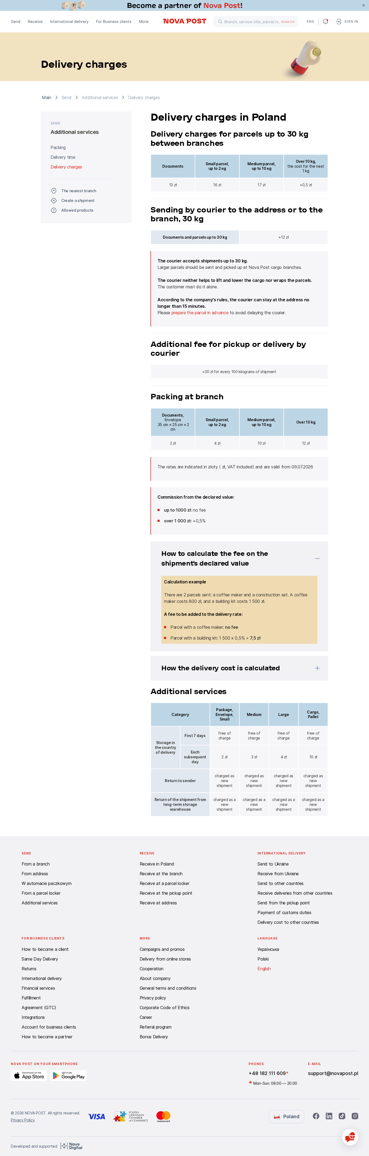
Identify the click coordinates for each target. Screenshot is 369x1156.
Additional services (40, 902)
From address (35, 873)
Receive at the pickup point (166, 893)
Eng (310, 21)
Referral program (156, 1027)
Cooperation (151, 968)
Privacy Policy (23, 1120)
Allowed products (77, 210)
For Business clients (114, 21)
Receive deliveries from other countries (295, 893)
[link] (184, 5)
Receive (35, 21)
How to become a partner (47, 1036)
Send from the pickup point (283, 902)
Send (15, 21)
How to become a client (45, 949)
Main (46, 97)
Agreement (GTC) (39, 1007)
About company (155, 978)
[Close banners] (363, 5)
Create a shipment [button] (78, 200)
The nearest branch (78, 190)
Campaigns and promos (162, 949)
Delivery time (63, 157)
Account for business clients (49, 1027)
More (144, 21)
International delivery (69, 21)
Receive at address (158, 902)
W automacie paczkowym (46, 883)
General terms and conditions (168, 988)
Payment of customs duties (284, 912)
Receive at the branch (161, 873)
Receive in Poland (157, 864)
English (264, 968)
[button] (232, 558)
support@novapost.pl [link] (333, 1073)
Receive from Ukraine (278, 873)
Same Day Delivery (40, 959)
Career (146, 1017)
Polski (263, 959)
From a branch (36, 864)
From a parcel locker (41, 893)
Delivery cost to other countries (288, 922)
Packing (58, 147)
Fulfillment (31, 997)
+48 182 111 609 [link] (267, 1073)
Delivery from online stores (165, 959)
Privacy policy (153, 997)
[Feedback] (350, 1137)
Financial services (38, 988)
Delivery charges (66, 167)
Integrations (33, 1017)
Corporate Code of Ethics (165, 1007)
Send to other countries (280, 883)
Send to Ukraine (273, 864)
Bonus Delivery (154, 1036)
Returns (29, 968)
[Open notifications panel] (325, 21)
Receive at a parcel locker (164, 883)
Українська (268, 949)
